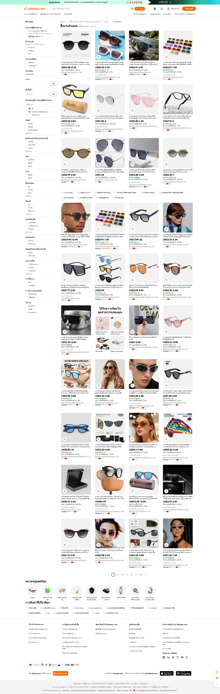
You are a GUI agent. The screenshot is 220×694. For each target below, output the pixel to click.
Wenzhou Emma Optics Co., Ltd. (106, 403)
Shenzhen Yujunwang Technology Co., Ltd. (178, 128)
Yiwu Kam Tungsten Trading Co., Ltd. (175, 244)
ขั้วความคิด (32, 608)
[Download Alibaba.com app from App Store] (167, 673)
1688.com (86, 683)
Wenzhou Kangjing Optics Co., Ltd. (107, 297)
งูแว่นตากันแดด (69, 197)
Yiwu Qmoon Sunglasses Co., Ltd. (107, 246)
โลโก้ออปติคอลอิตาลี (137, 608)
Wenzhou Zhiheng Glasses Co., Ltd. (107, 77)
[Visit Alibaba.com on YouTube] (182, 657)
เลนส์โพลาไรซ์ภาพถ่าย (103, 192)
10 (141, 575)
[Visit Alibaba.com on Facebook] (163, 657)
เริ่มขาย (165, 633)
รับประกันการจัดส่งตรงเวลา (72, 638)
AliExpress (77, 683)
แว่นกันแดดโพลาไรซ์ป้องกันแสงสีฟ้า (172, 192)
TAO (127, 683)
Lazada (110, 683)
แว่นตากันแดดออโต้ (62, 613)
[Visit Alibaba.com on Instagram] (177, 657)
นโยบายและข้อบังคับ (69, 653)
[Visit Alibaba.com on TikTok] (186, 657)
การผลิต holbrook (85, 192)
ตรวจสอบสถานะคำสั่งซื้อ (171, 638)
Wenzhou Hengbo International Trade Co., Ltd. (110, 129)
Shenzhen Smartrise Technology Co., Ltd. (109, 511)
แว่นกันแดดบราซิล (169, 608)
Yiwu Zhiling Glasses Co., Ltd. (173, 77)
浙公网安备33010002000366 (147, 690)
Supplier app (118, 673)
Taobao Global (119, 683)
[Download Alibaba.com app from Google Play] (183, 673)
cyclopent (153, 608)
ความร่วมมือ (166, 649)
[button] (132, 8)
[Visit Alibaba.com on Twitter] (173, 657)
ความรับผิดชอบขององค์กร (38, 638)
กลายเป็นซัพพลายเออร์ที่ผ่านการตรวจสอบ (175, 643)
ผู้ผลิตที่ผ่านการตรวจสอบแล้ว (106, 629)
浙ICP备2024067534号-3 (168, 690)
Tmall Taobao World (99, 683)
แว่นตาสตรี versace (49, 608)
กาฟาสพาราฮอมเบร (149, 192)
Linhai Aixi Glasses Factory (70, 298)
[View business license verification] (131, 690)
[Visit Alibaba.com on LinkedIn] (168, 657)
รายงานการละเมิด (135, 651)
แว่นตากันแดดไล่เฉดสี (81, 613)
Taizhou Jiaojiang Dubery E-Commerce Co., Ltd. (76, 352)
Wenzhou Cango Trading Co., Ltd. (174, 403)
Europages (143, 683)
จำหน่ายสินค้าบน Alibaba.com (173, 629)
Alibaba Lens (36, 673)
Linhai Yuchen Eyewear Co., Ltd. (106, 180)
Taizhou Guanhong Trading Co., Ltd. (141, 406)
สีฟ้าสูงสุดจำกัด (104, 197)
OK (53, 84)
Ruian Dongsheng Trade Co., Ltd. (174, 181)
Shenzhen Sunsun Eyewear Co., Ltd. (141, 246)
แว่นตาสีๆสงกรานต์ (112, 613)
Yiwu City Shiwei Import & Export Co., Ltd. (143, 347)
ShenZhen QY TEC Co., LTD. (71, 509)
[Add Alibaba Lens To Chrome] (60, 673)
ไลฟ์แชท (132, 633)
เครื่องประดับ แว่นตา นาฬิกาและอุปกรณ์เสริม (85, 22)
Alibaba (62, 22)
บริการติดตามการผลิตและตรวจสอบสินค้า (74, 648)
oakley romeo (79, 608)
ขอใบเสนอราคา (101, 633)
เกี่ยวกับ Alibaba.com (36, 624)
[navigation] (41, 298)
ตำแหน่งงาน (33, 642)
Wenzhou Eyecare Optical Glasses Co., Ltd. (76, 456)
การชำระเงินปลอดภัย (69, 629)
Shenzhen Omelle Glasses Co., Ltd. (175, 349)
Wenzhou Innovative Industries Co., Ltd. (177, 297)
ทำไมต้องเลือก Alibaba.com (38, 629)
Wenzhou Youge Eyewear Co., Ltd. (107, 456)
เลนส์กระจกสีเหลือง (34, 613)
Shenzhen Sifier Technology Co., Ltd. (74, 244)
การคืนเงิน (132, 642)
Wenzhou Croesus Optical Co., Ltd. (175, 457)
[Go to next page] (145, 575)
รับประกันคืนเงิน (68, 633)
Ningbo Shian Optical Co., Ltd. (71, 72)
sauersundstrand (95, 608)
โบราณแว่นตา (119, 197)
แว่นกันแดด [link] (117, 22)
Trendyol (134, 683)
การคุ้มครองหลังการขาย (70, 642)
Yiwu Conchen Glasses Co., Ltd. (140, 184)
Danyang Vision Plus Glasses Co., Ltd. (142, 457)
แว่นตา (106, 22)
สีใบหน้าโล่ (65, 608)
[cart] (162, 9)
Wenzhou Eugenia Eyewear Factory (73, 180)
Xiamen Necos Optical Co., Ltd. (140, 72)
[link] (217, 672)
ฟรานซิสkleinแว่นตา (86, 197)
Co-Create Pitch (34, 633)
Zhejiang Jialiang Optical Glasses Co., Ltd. (143, 297)
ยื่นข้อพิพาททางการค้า (137, 638)
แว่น (48, 613)
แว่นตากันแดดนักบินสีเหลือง (116, 608)
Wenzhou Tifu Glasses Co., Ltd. (72, 131)
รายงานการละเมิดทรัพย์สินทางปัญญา (142, 647)
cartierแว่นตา (68, 192)
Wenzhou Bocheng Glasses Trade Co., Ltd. (144, 126)
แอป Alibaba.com (151, 673)
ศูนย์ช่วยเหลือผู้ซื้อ (135, 629)
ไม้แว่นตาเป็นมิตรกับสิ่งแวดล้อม (126, 192)
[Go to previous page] (109, 575)
